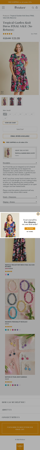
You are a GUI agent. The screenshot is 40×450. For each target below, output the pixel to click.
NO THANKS (30, 231)
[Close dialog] (38, 214)
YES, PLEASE (30, 228)
